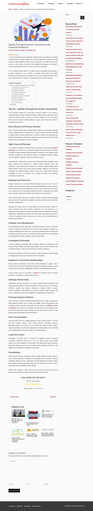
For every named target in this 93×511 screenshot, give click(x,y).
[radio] (26, 385)
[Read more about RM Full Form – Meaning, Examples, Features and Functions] (18, 413)
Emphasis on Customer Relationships (21, 95)
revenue (55, 130)
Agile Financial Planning (18, 88)
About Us (79, 3)
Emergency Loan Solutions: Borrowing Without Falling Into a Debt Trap (74, 98)
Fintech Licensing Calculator (74, 184)
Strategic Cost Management (19, 92)
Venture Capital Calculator (74, 171)
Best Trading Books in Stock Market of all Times (33, 424)
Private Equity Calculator (73, 174)
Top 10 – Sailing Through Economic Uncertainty (22, 85)
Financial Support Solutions (19, 99)
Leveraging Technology (18, 94)
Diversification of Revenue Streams (21, 87)
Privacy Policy (36, 506)
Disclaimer (27, 506)
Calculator (70, 3)
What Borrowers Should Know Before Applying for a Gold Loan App (75, 66)
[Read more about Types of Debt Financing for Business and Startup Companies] (18, 432)
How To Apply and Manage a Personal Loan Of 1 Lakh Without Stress (74, 132)
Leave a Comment (14, 50)
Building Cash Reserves (18, 90)
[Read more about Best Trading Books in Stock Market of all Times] (33, 415)
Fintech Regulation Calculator (75, 181)
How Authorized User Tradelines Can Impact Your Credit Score (74, 109)
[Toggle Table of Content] (33, 83)
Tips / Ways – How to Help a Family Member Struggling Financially (47, 434)
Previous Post (14, 397)
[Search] (82, 17)
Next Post (54, 397)
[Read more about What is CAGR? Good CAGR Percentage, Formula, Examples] (48, 411)
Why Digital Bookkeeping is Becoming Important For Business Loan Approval (74, 78)
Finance (60, 3)
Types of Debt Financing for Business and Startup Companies (18, 439)
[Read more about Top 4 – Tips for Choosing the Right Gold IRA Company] (33, 430)
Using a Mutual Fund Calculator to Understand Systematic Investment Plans (74, 121)
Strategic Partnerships (18, 97)
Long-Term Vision (17, 102)
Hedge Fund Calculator (73, 178)
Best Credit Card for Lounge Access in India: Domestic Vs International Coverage (75, 41)
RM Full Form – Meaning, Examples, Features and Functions (17, 420)
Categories (68, 196)
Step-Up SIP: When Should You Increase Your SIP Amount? (74, 29)
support (36, 273)
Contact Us (12, 506)
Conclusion (13, 104)
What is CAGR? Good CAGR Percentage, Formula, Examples (47, 416)
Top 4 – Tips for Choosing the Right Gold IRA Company (32, 435)
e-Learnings (40, 3)
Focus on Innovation (17, 101)
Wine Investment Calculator (74, 168)
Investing (51, 3)
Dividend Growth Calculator (74, 152)
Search (67, 14)
